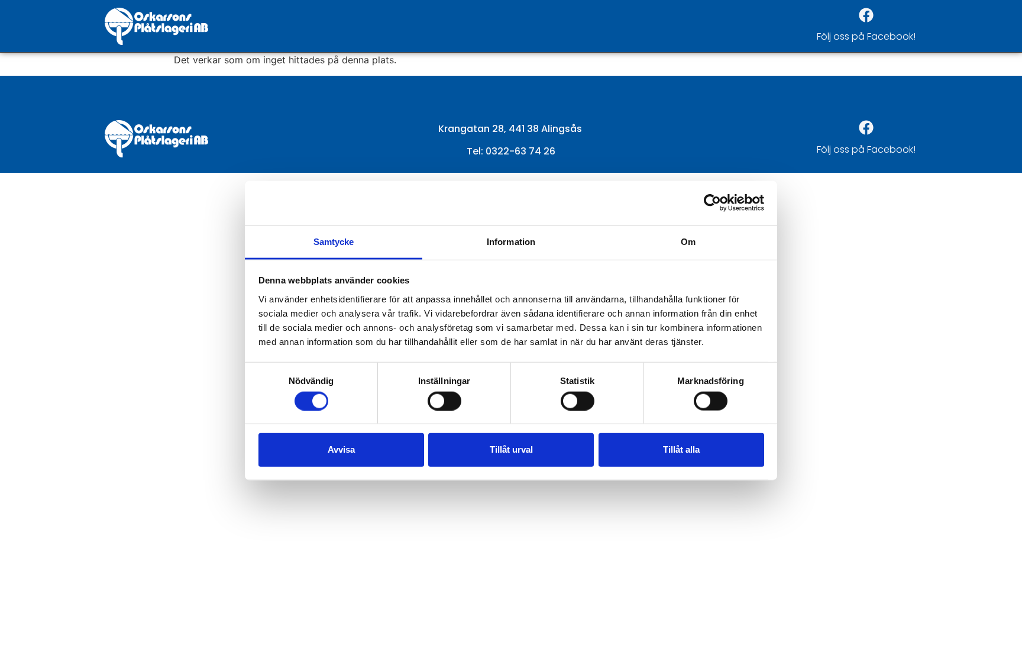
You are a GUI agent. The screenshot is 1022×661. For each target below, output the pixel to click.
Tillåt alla (681, 449)
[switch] (444, 400)
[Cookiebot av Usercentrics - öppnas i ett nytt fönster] (712, 203)
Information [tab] (511, 241)
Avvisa (341, 449)
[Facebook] (866, 15)
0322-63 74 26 (520, 151)
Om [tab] (688, 241)
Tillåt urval (511, 449)
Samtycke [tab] (333, 241)
